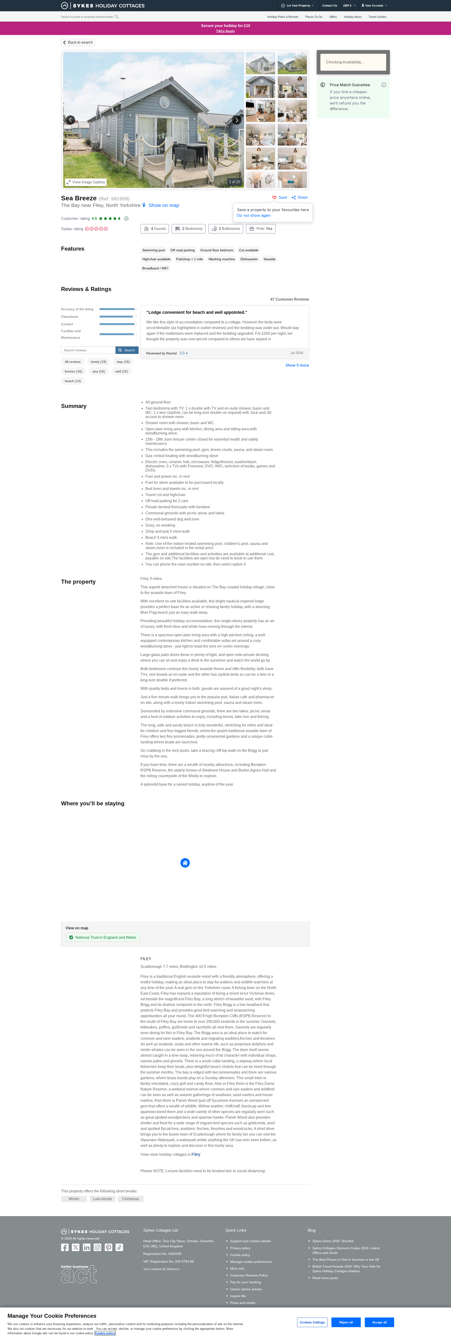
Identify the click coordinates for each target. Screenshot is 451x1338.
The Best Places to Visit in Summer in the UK (345, 1259)
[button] (70, 120)
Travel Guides (377, 17)
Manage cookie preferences (251, 1262)
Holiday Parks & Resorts (282, 17)
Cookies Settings (312, 1322)
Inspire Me (238, 1296)
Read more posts (325, 1278)
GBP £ (347, 5)
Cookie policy (240, 1255)
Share (303, 197)
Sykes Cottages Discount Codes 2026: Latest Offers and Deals (346, 1250)
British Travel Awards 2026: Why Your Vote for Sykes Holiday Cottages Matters (346, 1268)
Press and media (242, 1303)
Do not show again (254, 215)
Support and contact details (250, 1241)
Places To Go (313, 17)
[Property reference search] (117, 16)
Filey (195, 1154)
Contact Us (329, 5)
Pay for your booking (245, 1282)
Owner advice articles (246, 1289)
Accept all (379, 1322)
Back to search (80, 42)
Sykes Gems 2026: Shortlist (333, 1241)
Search (129, 350)
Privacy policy (240, 1248)
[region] (225, 1322)
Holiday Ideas (353, 17)
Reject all (346, 1322)
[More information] (384, 85)
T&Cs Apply (225, 31)
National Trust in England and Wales (105, 937)
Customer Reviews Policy (249, 1275)
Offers (333, 17)
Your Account (374, 5)
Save (283, 197)
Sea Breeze (79, 198)
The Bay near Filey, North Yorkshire (120, 205)
